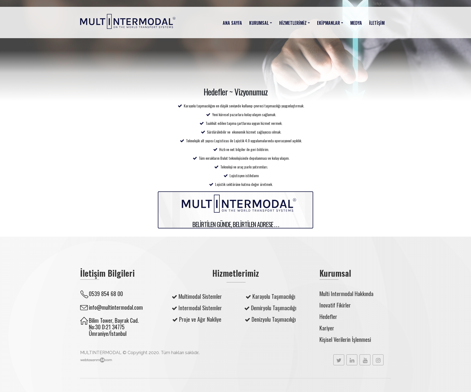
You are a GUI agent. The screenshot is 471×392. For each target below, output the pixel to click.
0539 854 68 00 (106, 294)
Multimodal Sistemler (200, 296)
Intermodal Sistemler (200, 308)
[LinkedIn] (351, 359)
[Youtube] (365, 359)
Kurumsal (259, 23)
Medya (356, 23)
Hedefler (328, 316)
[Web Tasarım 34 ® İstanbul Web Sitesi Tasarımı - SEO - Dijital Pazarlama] (96, 360)
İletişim (377, 23)
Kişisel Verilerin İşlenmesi (345, 339)
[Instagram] (378, 359)
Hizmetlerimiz (293, 23)
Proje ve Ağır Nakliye (200, 319)
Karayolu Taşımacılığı (273, 296)
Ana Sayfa (232, 23)
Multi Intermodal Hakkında (346, 294)
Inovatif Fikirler (335, 305)
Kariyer (326, 328)
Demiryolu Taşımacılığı (273, 308)
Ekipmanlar (328, 23)
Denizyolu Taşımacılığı (274, 319)
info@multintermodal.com (116, 307)
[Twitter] (338, 359)
